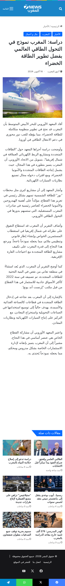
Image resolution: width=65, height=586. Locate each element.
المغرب (46, 34)
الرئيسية (55, 26)
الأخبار (46, 26)
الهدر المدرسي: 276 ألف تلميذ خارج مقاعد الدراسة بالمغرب (48, 534)
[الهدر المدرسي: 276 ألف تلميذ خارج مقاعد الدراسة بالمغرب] (48, 520)
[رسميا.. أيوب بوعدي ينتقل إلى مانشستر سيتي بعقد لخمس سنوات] (48, 484)
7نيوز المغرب (53, 71)
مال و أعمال (31, 34)
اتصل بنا (37, 561)
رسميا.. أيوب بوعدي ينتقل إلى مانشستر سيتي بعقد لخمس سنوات (48, 498)
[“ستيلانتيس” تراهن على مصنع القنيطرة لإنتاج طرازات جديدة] (17, 484)
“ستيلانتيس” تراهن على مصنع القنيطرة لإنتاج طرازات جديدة (18, 498)
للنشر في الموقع (22, 561)
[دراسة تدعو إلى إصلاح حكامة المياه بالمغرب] (17, 448)
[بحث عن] (60, 10)
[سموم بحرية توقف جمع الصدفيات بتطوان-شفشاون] (17, 520)
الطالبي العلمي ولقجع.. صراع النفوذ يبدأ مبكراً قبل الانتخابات (48, 462)
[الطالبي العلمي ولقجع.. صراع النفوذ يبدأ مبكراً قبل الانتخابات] (48, 448)
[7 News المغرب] (32, 8)
